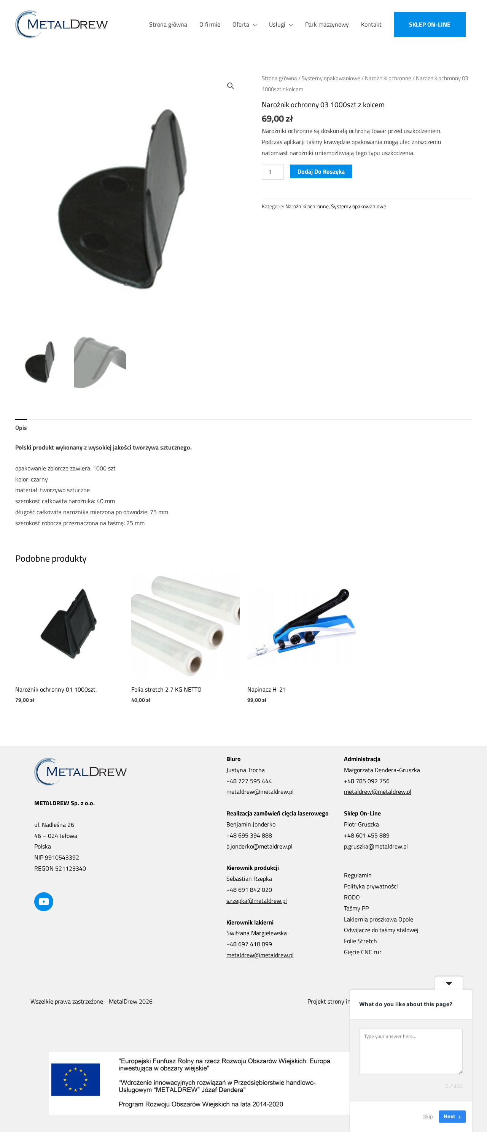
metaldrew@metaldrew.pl (260, 954)
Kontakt (371, 24)
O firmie (209, 24)
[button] (430, 24)
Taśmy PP (356, 908)
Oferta (240, 24)
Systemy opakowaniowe (331, 78)
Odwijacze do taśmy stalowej (381, 929)
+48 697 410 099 (249, 943)
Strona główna (168, 24)
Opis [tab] (21, 427)
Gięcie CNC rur (363, 951)
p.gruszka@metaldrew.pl (376, 846)
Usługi (277, 24)
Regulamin (358, 875)
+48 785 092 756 (367, 780)
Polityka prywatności (371, 886)
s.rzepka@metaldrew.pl (256, 900)
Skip (428, 1116)
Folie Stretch (360, 940)
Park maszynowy (327, 24)
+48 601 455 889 (367, 835)
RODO (352, 897)
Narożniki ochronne (388, 78)
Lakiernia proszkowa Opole (378, 919)
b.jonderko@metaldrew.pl (259, 846)
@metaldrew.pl (274, 791)
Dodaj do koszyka (321, 171)
